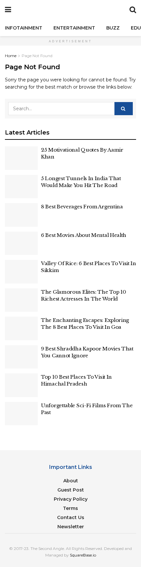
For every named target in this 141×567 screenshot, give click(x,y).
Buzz (113, 28)
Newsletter (70, 527)
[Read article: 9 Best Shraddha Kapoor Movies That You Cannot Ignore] (21, 357)
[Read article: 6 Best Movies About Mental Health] (21, 243)
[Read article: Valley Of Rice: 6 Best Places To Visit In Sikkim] (21, 272)
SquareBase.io (83, 555)
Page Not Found (37, 55)
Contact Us (70, 517)
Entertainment (74, 28)
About (70, 481)
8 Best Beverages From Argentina (82, 206)
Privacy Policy (71, 499)
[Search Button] (133, 10)
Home (10, 55)
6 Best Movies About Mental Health (83, 235)
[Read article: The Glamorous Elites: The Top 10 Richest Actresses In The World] (21, 300)
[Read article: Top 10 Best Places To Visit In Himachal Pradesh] (21, 385)
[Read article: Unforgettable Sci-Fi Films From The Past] (21, 414)
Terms (70, 508)
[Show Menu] (8, 10)
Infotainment (23, 28)
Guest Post (70, 490)
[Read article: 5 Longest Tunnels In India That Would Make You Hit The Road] (21, 187)
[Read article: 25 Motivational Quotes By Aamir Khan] (21, 158)
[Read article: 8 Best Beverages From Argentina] (21, 215)
